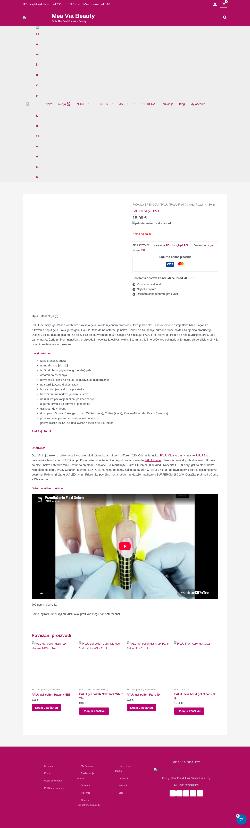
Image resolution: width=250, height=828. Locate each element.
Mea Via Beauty (73, 15)
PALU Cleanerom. (171, 455)
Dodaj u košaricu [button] (46, 707)
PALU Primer (153, 460)
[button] (225, 18)
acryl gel (208, 245)
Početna (137, 204)
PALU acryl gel (141, 211)
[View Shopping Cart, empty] (223, 4)
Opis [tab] (35, 316)
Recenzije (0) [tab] (49, 316)
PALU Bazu (203, 455)
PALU (164, 204)
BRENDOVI (152, 204)
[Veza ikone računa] (215, 4)
